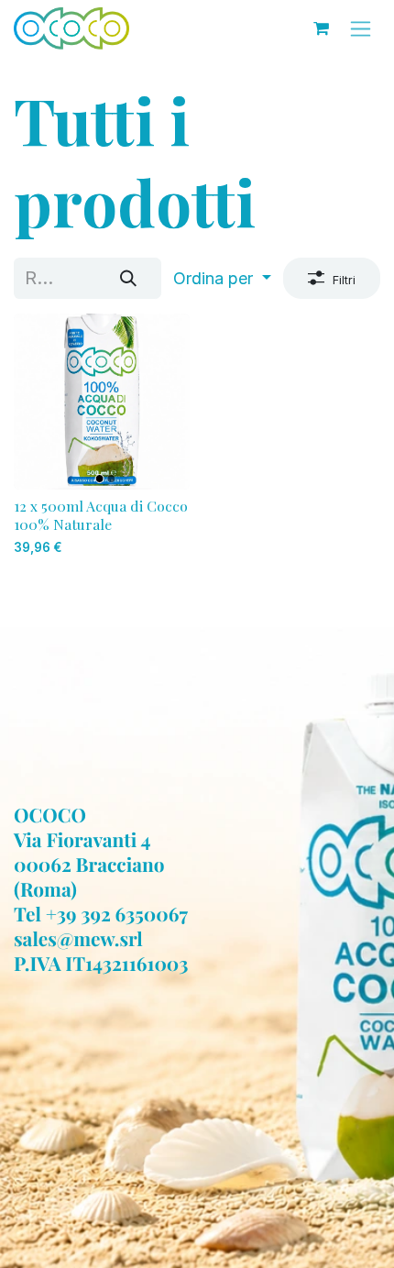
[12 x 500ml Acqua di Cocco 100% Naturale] (102, 402)
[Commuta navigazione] (360, 29)
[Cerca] (128, 278)
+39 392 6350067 (117, 914)
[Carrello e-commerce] (321, 28)
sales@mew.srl (78, 939)
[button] (222, 278)
